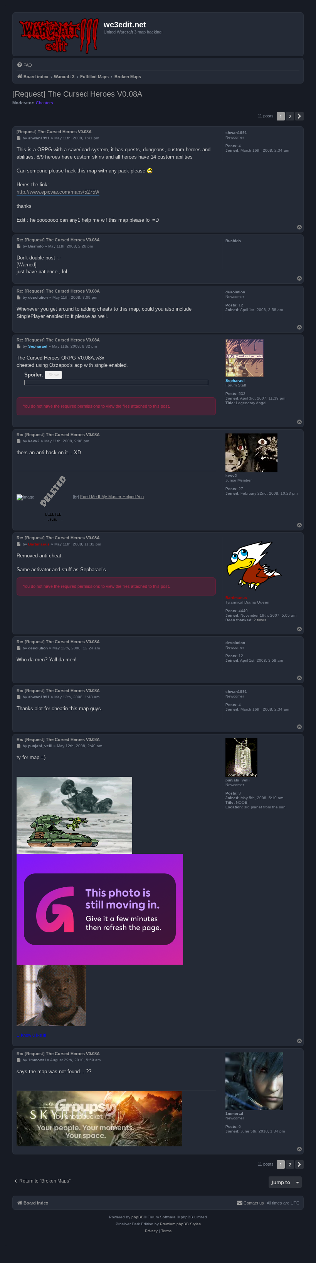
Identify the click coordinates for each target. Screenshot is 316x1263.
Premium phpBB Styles (180, 1224)
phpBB (137, 1217)
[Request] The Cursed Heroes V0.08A (77, 94)
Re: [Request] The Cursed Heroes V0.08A (58, 240)
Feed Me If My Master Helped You (112, 496)
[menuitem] (24, 65)
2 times (260, 620)
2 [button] (290, 116)
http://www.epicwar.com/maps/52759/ (58, 192)
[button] (299, 116)
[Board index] (59, 34)
